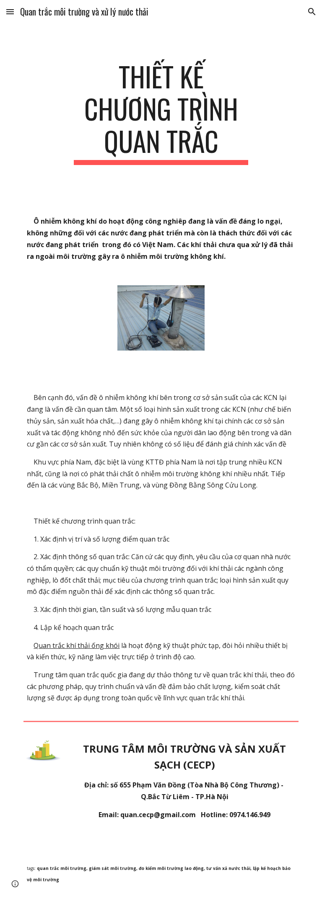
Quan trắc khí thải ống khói (76, 645)
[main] (160, 112)
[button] (10, 11)
